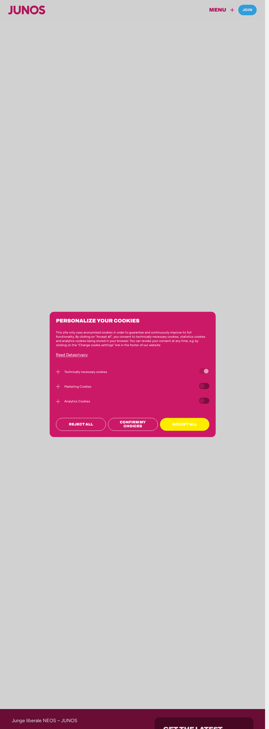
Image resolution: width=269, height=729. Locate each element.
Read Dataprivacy (72, 354)
